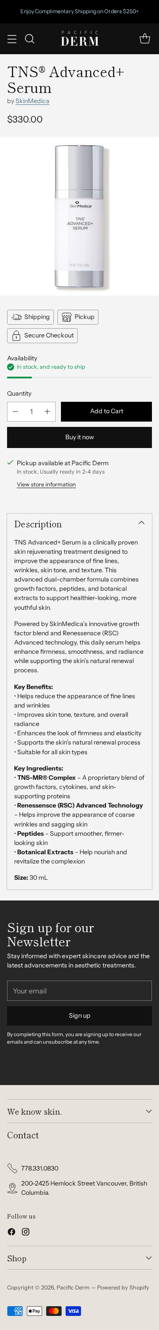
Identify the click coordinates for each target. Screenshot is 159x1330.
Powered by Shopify (123, 1287)
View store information (46, 484)
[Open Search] (29, 39)
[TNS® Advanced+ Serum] (79, 216)
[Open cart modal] (145, 39)
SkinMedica (32, 101)
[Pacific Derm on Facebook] (11, 1233)
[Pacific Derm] (79, 38)
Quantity (19, 393)
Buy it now (79, 437)
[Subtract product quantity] (15, 411)
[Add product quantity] (47, 411)
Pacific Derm (73, 1287)
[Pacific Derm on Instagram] (25, 1233)
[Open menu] (12, 39)
